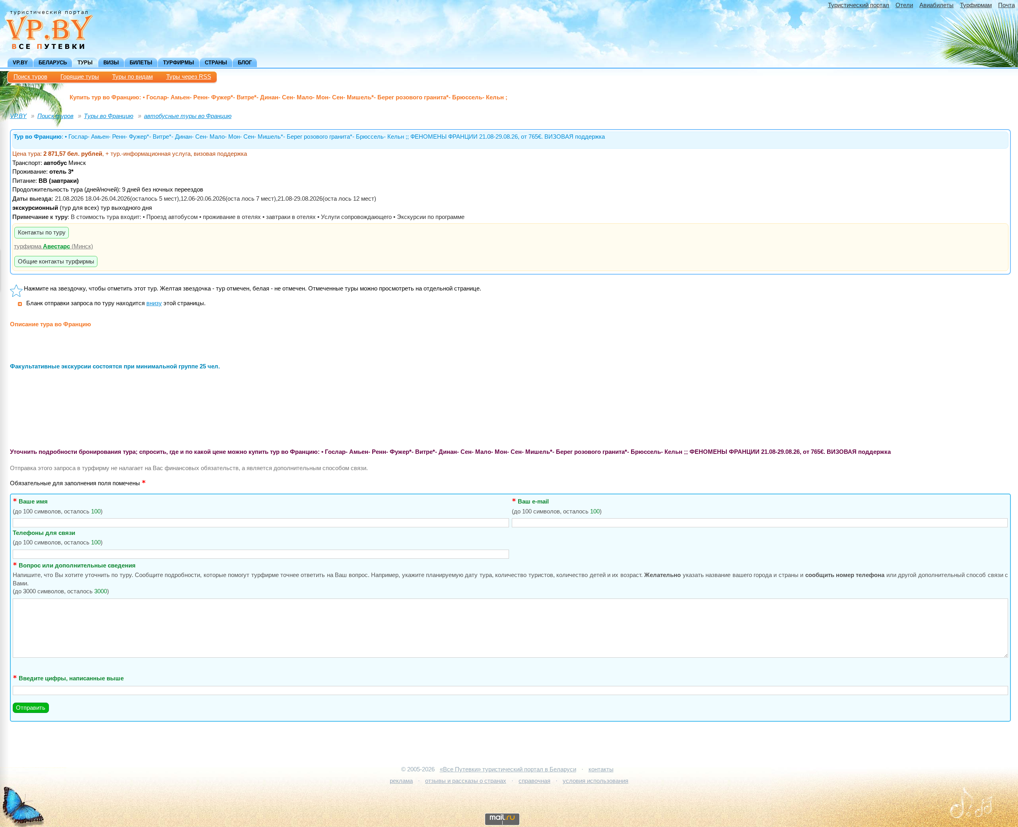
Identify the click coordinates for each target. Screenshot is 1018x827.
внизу (154, 303)
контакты (601, 769)
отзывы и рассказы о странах (465, 781)
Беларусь (53, 63)
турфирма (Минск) (53, 246)
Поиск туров (30, 77)
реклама (401, 781)
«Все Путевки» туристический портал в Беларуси (508, 769)
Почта (1006, 5)
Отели (904, 5)
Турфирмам (976, 5)
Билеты (141, 63)
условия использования (595, 781)
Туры (85, 63)
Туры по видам (132, 77)
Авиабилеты (936, 5)
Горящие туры (79, 77)
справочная (534, 781)
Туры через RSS (188, 77)
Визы (111, 63)
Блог (245, 63)
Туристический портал (858, 5)
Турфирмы (178, 63)
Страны (216, 63)
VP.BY (20, 63)
